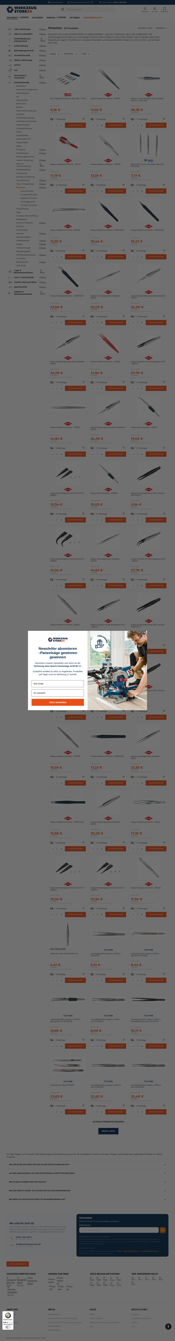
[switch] (8, 1327)
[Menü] (12, 1312)
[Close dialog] (144, 634)
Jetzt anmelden (57, 702)
